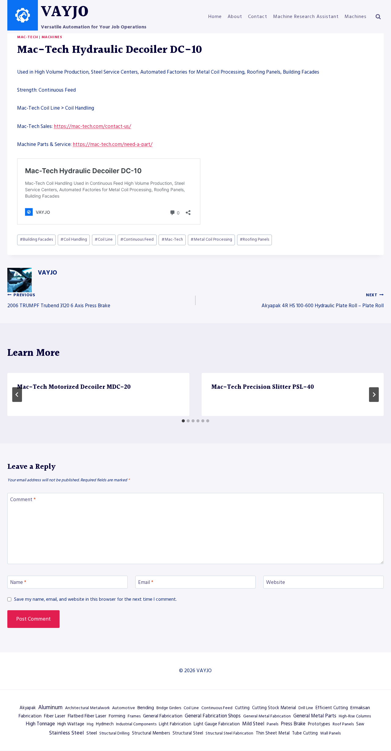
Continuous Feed (137, 239)
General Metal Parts (314, 716)
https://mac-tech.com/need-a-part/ (112, 144)
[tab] (183, 420)
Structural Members (151, 733)
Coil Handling (73, 239)
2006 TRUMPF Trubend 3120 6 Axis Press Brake (58, 300)
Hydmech (105, 724)
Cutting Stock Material (274, 708)
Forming (117, 716)
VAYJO (47, 272)
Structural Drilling (114, 733)
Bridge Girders (168, 708)
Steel (91, 733)
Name (18, 582)
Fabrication (30, 716)
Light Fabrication (175, 724)
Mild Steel (253, 723)
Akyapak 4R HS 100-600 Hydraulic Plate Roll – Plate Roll (322, 300)
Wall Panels (330, 733)
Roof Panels (343, 724)
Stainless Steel (66, 733)
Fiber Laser (54, 716)
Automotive (123, 708)
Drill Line (305, 708)
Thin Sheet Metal (273, 733)
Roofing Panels (254, 239)
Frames (134, 716)
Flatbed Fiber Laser (87, 716)
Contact (257, 16)
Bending (145, 707)
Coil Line (104, 239)
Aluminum (50, 707)
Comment (23, 499)
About (235, 16)
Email (145, 582)
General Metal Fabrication (267, 716)
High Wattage (70, 724)
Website (275, 582)
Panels (272, 724)
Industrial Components (136, 724)
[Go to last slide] (17, 394)
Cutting (242, 708)
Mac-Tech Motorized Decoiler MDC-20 (74, 387)
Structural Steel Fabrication (229, 733)
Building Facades (36, 239)
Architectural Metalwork (87, 708)
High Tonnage (40, 723)
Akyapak (28, 708)
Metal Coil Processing (211, 239)
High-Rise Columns (355, 716)
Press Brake (293, 723)
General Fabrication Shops (213, 716)
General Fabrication (162, 716)
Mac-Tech (27, 37)
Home (215, 16)
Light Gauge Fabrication (217, 724)
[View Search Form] (378, 16)
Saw (360, 724)
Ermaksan (360, 707)
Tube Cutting (305, 733)
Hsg (90, 724)
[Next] (374, 394)
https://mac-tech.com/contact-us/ (92, 126)
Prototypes (319, 724)
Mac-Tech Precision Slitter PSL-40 (262, 387)
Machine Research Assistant (306, 16)
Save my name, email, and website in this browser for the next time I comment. (95, 599)
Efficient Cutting (332, 708)
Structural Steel (188, 733)
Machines (356, 16)
